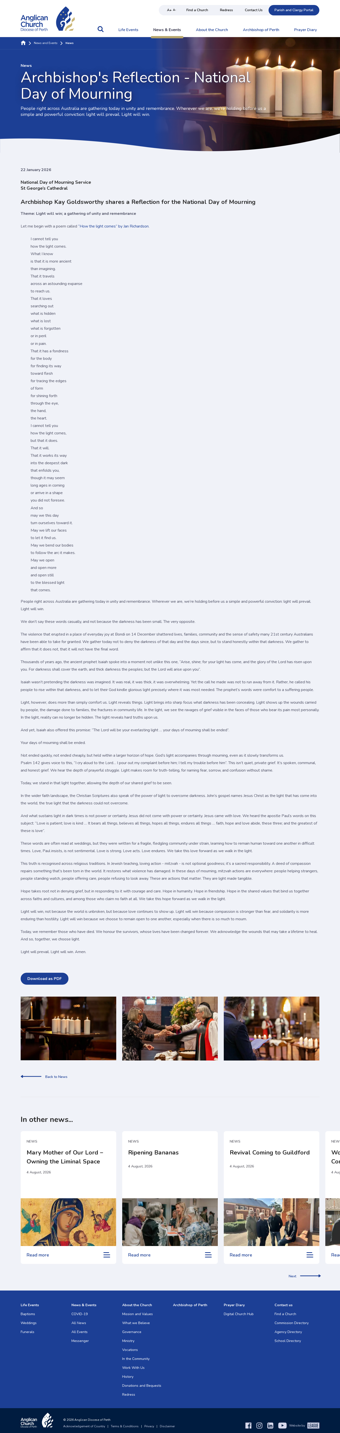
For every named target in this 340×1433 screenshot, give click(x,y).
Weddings (29, 1323)
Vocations (130, 1349)
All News (78, 1323)
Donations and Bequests (141, 1385)
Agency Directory (288, 1332)
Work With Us (133, 1367)
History (127, 1376)
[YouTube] (282, 1426)
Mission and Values (137, 1314)
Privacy (149, 1426)
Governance (131, 1332)
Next (292, 1276)
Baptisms (28, 1314)
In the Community (136, 1358)
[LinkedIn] (270, 1426)
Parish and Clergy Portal (294, 10)
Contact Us (254, 10)
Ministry (128, 1341)
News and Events (45, 43)
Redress (226, 10)
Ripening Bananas (153, 1152)
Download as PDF (44, 978)
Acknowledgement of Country (84, 1426)
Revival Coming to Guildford (270, 1152)
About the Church (212, 30)
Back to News (56, 1077)
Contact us (283, 1305)
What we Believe (136, 1323)
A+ (169, 10)
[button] (100, 31)
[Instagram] (259, 1426)
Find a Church (197, 10)
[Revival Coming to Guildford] (271, 1222)
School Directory (288, 1341)
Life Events (128, 30)
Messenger (80, 1341)
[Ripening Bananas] (170, 1222)
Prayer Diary (305, 30)
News (32, 1141)
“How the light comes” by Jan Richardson (113, 226)
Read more (38, 1255)
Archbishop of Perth (261, 30)
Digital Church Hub (239, 1314)
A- (174, 10)
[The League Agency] (313, 1426)
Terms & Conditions (125, 1426)
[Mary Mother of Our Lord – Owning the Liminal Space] (68, 1222)
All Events (79, 1332)
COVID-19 (79, 1314)
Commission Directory (292, 1323)
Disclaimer (167, 1426)
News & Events (167, 30)
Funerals (27, 1332)
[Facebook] (248, 1426)
